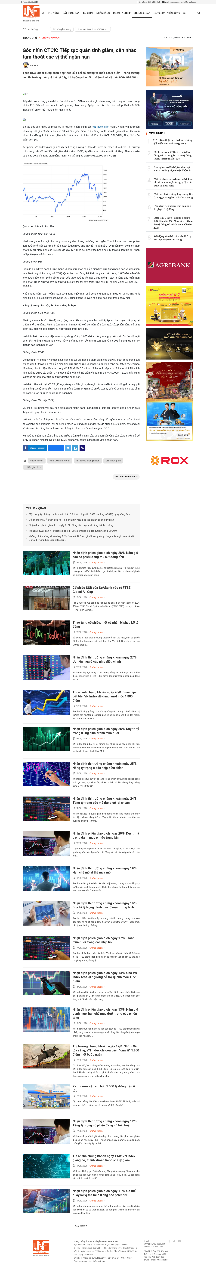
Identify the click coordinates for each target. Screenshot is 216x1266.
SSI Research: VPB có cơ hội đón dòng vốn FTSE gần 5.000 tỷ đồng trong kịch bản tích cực (173, 155)
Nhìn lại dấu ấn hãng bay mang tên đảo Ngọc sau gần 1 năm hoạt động (173, 196)
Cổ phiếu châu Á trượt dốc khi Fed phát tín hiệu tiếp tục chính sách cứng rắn (71, 519)
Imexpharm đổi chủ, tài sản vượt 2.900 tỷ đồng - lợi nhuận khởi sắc (172, 169)
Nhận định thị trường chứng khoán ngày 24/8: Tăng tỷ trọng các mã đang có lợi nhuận (105, 801)
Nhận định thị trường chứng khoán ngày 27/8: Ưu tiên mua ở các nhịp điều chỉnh (105, 659)
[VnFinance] (31, 13)
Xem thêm (80, 1226)
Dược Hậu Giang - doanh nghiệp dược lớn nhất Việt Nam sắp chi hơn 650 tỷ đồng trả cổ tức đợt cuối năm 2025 (173, 222)
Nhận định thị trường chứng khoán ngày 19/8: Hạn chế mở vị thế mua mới (105, 870)
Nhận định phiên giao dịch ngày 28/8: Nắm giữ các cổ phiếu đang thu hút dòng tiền (105, 555)
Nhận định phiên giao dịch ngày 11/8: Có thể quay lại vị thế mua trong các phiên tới (104, 1193)
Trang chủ (30, 37)
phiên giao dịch (33, 467)
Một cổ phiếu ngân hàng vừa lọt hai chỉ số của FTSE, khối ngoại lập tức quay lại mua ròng (173, 182)
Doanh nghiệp (122, 13)
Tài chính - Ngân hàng (96, 13)
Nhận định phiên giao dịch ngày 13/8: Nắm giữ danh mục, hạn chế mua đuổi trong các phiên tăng (105, 1014)
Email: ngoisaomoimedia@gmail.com (180, 2)
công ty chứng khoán (59, 460)
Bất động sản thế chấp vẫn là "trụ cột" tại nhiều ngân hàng (172, 238)
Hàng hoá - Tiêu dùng (167, 13)
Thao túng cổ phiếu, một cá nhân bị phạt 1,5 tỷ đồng (172, 208)
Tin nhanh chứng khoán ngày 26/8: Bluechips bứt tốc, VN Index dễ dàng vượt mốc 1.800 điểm (105, 696)
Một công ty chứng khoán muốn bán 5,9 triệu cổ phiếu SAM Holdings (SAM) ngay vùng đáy (79, 514)
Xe (184, 13)
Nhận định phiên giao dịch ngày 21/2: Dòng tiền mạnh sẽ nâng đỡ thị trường (71, 525)
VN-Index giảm (100, 126)
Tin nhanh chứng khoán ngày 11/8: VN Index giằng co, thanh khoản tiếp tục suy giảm (104, 1158)
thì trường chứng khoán (87, 460)
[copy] (82, 448)
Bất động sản (71, 13)
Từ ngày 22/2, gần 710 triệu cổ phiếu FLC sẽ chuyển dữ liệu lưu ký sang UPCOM (73, 530)
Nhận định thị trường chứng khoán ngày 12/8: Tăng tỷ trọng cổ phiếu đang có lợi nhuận (105, 1123)
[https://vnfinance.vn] (43, 13)
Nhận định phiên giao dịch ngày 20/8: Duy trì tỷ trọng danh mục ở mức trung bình (106, 835)
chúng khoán (36, 460)
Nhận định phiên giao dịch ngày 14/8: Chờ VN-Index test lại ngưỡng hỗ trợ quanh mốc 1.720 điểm (105, 977)
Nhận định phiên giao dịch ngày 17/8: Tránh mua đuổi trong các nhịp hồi (103, 940)
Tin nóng (54, 13)
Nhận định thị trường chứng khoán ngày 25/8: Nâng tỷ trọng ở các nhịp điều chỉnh (105, 766)
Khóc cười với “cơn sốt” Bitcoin (92, 29)
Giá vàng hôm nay (62, 29)
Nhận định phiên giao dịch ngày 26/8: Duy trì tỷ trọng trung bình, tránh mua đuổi (106, 731)
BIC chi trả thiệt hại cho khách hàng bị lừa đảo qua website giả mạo (173, 142)
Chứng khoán (142, 13)
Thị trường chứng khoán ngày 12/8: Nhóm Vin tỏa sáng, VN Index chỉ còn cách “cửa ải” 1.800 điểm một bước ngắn (106, 1050)
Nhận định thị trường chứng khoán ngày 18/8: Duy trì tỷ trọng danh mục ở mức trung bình (105, 905)
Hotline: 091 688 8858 (150, 2)
